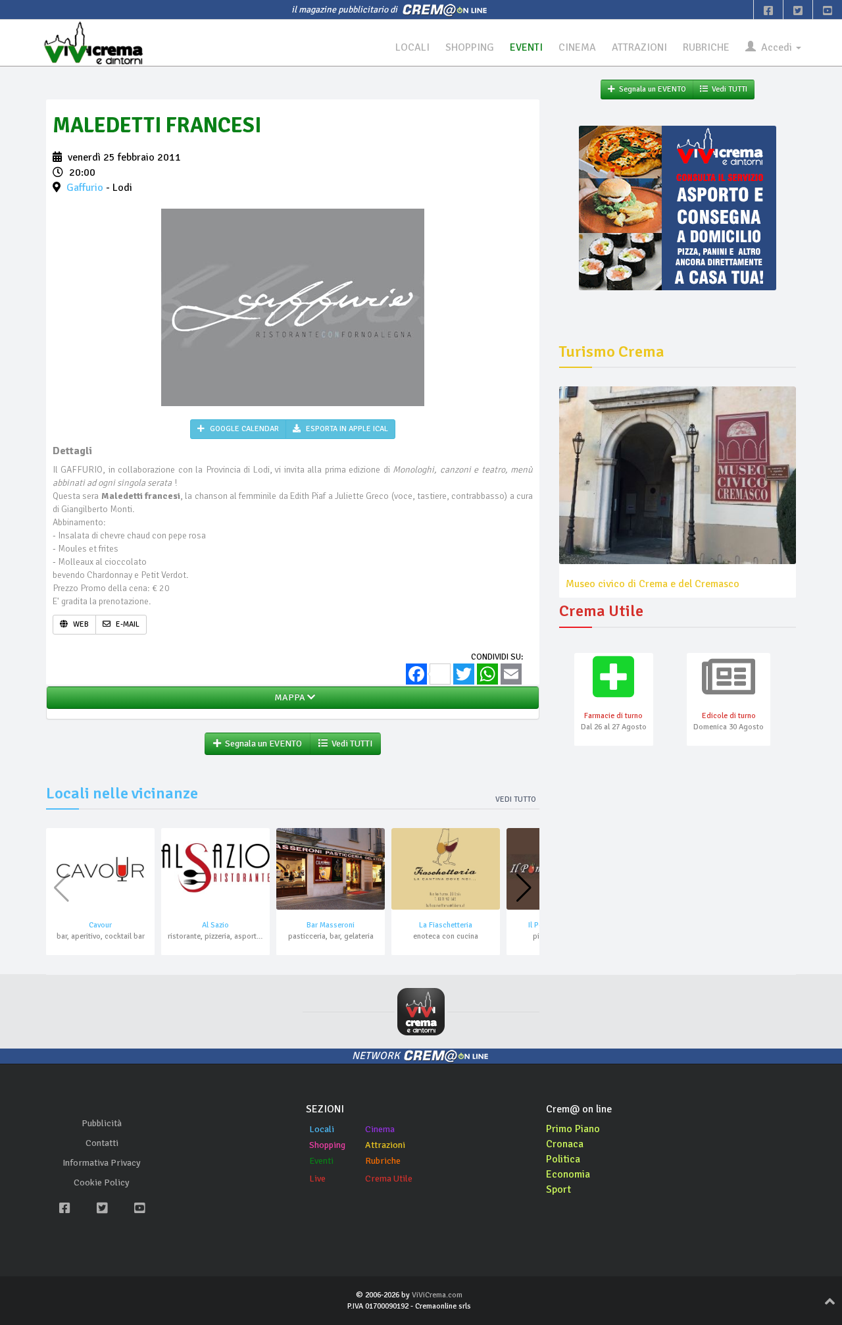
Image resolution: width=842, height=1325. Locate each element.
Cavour (100, 925)
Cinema (380, 1129)
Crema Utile (388, 1178)
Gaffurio (84, 187)
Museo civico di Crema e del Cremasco (652, 583)
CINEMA (577, 47)
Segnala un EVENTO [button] (261, 743)
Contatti (102, 1143)
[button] (524, 887)
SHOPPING (469, 47)
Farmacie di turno (613, 716)
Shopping (327, 1145)
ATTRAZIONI (639, 47)
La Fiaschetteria (445, 925)
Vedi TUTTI (350, 743)
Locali (321, 1129)
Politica (563, 1159)
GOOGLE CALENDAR (243, 429)
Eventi (321, 1160)
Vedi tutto (515, 799)
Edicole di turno (729, 716)
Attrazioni (385, 1145)
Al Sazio (215, 925)
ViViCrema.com (437, 1295)
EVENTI (526, 47)
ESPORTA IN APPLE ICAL (346, 429)
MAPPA (288, 697)
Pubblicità (102, 1123)
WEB (80, 624)
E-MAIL (126, 624)
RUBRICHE (706, 47)
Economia (568, 1174)
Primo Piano (573, 1128)
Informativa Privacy (101, 1162)
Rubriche (383, 1160)
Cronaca (564, 1144)
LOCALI (412, 47)
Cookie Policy (102, 1182)
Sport (558, 1189)
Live (317, 1178)
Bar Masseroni (331, 925)
